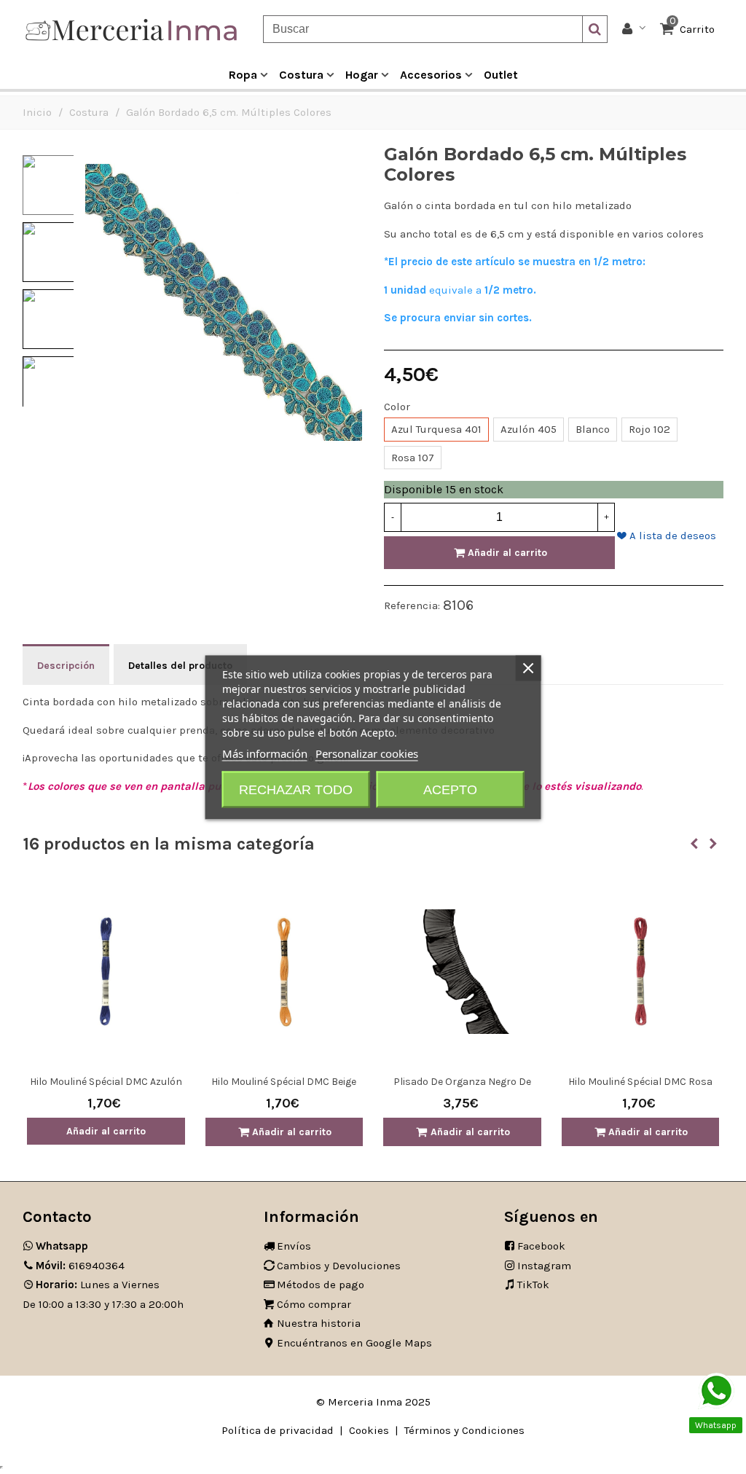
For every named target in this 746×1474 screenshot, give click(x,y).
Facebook (541, 1245)
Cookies (369, 1430)
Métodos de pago (320, 1284)
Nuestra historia (319, 1323)
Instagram (544, 1265)
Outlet (501, 75)
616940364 (80, 1265)
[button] (694, 843)
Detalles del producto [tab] (180, 665)
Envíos (294, 1245)
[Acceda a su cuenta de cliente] (634, 29)
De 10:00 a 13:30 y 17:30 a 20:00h (103, 1304)
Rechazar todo (296, 789)
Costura (301, 75)
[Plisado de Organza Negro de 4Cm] (462, 972)
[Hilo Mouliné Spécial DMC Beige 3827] (284, 972)
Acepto (450, 789)
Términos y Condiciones (464, 1430)
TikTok (533, 1284)
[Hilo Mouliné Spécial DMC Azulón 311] (106, 972)
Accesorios (431, 75)
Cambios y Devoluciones (339, 1265)
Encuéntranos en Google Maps (354, 1342)
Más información (264, 752)
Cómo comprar (314, 1304)
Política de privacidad (277, 1430)
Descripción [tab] (66, 665)
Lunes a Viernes (98, 1284)
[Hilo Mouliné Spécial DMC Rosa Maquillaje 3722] (640, 972)
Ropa (243, 75)
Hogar (361, 75)
